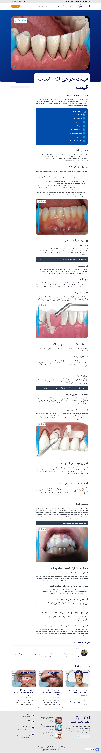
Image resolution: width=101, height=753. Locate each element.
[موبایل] (32, 722)
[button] (66, 6)
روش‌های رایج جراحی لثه (76, 122)
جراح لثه (79, 490)
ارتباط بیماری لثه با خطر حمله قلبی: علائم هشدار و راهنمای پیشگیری (47, 719)
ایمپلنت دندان (73, 96)
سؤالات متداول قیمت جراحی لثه (74, 141)
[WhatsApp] (17, 1)
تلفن (28, 714)
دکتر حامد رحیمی (75, 649)
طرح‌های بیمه (42, 413)
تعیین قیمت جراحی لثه (76, 129)
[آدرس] (32, 734)
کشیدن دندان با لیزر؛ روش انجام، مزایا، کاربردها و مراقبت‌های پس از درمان (46, 726)
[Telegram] (15, 1)
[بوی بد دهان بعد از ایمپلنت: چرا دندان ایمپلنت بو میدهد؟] (77, 689)
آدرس (28, 733)
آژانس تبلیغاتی (49, 749)
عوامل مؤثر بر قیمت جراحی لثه (75, 126)
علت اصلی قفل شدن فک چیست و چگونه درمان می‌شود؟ (46, 733)
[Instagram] (20, 1)
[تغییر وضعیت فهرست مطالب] (84, 111)
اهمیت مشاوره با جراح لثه (76, 133)
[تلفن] (32, 715)
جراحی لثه (79, 96)
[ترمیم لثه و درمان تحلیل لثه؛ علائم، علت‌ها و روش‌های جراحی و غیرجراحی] (23, 689)
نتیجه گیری (79, 137)
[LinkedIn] (12, 1)
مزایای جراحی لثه (78, 118)
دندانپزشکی (66, 96)
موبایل (28, 720)
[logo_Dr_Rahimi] (84, 6)
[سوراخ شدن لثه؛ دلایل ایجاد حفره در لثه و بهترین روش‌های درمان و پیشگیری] (50, 689)
